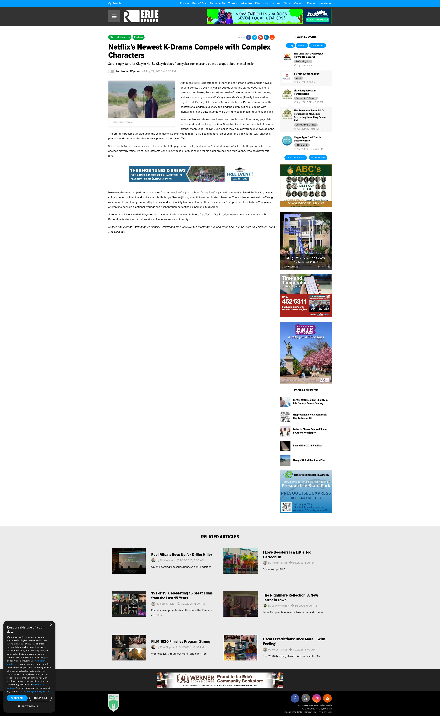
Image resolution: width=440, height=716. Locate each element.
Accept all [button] (17, 698)
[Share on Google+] (260, 37)
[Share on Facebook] (248, 37)
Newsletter (325, 3)
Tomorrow (302, 46)
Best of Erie (199, 3)
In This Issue (324, 267)
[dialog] (29, 667)
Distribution (262, 3)
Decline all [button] (40, 698)
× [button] (51, 625)
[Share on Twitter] (254, 37)
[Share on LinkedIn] (266, 37)
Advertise (246, 3)
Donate (184, 3)
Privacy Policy (325, 712)
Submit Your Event (295, 157)
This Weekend (317, 46)
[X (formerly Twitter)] (305, 699)
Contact (299, 3)
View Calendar (318, 157)
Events (311, 3)
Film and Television (120, 37)
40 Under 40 (217, 3)
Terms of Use (310, 712)
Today (290, 46)
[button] (29, 706)
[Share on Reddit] (272, 37)
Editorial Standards (293, 712)
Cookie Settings (26, 691)
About (287, 3)
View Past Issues (290, 267)
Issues (276, 3)
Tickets (232, 3)
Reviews (138, 37)
